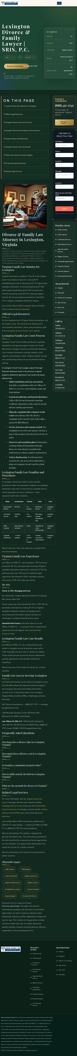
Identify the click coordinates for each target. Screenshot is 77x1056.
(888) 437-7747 (64, 105)
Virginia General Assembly (18, 309)
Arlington (58, 340)
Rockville (58, 355)
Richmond (59, 348)
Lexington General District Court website (23, 331)
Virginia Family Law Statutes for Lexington (20, 106)
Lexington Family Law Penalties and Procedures (22, 130)
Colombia (59, 385)
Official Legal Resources (14, 114)
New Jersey (59, 362)
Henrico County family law (20, 806)
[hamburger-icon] (59, 3)
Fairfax (57, 325)
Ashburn (58, 333)
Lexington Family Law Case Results (18, 147)
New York (59, 370)
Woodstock (59, 377)
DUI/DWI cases (18, 813)
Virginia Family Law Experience (16, 139)
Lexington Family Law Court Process (18, 122)
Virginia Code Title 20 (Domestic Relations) (22, 324)
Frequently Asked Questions (15, 163)
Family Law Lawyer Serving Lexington (18, 155)
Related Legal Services (13, 171)
